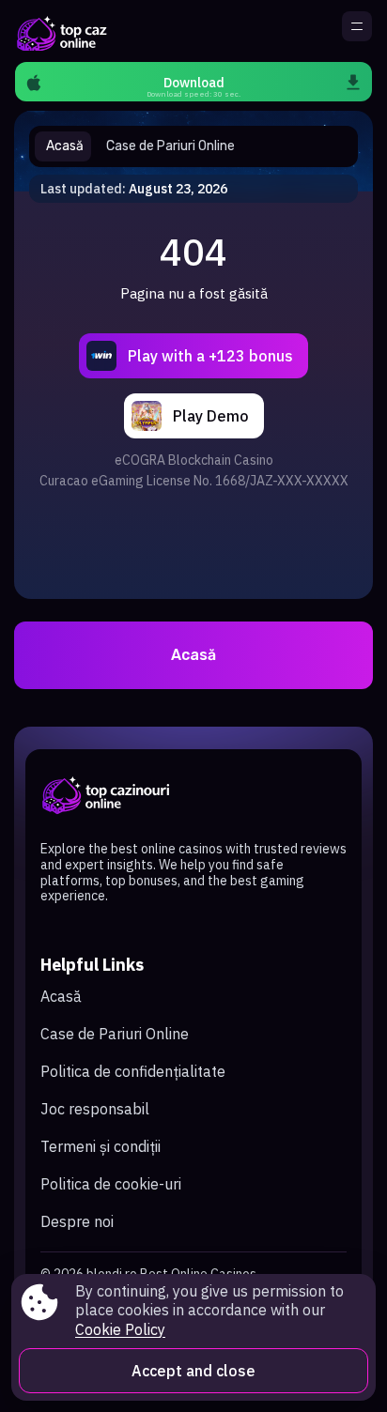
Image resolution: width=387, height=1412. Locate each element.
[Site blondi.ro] (61, 31)
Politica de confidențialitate (132, 1071)
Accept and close (193, 1370)
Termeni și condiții (100, 1146)
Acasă (193, 655)
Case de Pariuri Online (114, 1033)
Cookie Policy (120, 1329)
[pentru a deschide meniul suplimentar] (357, 26)
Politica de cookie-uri (110, 1183)
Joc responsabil (94, 1108)
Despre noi (77, 1221)
